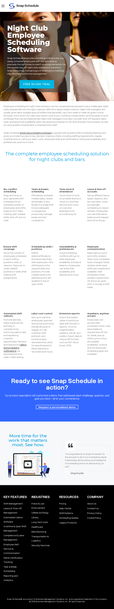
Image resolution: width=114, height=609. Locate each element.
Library (35, 517)
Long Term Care (39, 522)
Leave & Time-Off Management (13, 510)
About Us (91, 503)
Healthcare (37, 526)
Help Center (65, 508)
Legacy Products (68, 522)
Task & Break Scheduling (10, 568)
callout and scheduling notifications (15, 347)
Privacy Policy (94, 513)
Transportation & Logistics (40, 538)
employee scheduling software (36, 132)
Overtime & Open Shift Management (15, 528)
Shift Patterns (66, 513)
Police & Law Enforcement (38, 505)
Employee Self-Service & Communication (12, 548)
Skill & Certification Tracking (13, 560)
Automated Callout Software (13, 519)
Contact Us (93, 508)
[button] (28, 464)
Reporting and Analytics (11, 578)
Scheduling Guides (68, 517)
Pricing (62, 503)
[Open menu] (3, 5)
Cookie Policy (94, 517)
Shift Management (13, 503)
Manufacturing (38, 531)
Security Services (40, 545)
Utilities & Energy (40, 512)
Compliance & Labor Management (14, 537)
